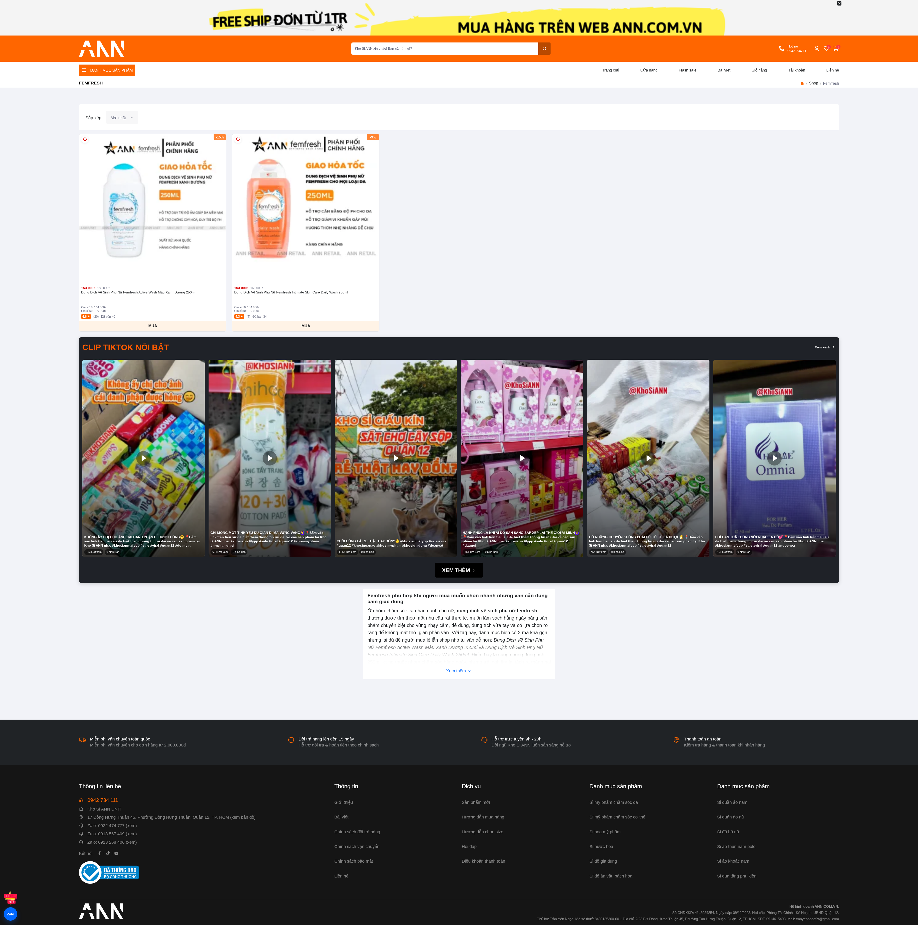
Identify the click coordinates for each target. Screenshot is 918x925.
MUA (152, 326)
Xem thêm (456, 570)
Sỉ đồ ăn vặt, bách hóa (610, 875)
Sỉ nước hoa (601, 846)
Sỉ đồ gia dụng (603, 861)
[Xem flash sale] (10, 898)
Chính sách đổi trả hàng (357, 831)
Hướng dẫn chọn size (482, 831)
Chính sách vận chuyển (356, 846)
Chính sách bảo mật (353, 861)
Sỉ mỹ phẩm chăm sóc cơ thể (617, 816)
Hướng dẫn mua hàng (483, 816)
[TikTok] (108, 853)
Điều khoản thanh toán (483, 861)
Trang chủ (610, 70)
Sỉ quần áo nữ (730, 816)
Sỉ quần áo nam (732, 802)
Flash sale (687, 70)
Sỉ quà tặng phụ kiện (736, 875)
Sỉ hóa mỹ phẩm (605, 831)
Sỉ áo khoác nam (733, 861)
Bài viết (724, 70)
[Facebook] (99, 853)
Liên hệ (832, 70)
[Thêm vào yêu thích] (84, 139)
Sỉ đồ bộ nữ (728, 831)
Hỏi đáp (469, 846)
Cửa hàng (649, 70)
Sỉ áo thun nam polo (736, 846)
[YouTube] (116, 853)
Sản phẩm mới (476, 802)
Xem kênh (823, 347)
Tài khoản (796, 70)
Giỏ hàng (759, 70)
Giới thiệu (343, 802)
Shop (813, 83)
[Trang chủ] (802, 83)
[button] (143, 458)
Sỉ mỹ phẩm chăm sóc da (613, 802)
